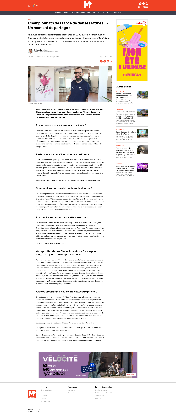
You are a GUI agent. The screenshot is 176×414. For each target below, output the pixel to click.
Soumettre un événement (76, 393)
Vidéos (109, 13)
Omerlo (37, 411)
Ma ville (44, 387)
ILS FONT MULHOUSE (78, 13)
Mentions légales (101, 390)
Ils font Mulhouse (47, 390)
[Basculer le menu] (29, 5)
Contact (117, 13)
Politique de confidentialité (104, 393)
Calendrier (71, 390)
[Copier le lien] (111, 61)
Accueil (58, 13)
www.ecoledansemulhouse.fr (55, 340)
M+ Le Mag (101, 13)
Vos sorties (91, 13)
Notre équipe (45, 401)
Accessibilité (99, 396)
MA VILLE (66, 13)
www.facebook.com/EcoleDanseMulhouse (85, 340)
